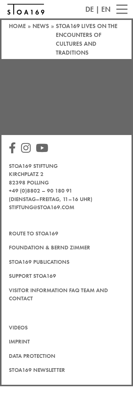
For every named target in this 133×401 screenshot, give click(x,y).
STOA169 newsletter (37, 370)
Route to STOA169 (33, 233)
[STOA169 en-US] (26, 9)
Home (17, 26)
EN (106, 9)
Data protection (32, 356)
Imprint (19, 341)
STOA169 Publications (39, 262)
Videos (18, 327)
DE (89, 9)
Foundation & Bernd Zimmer (49, 247)
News (41, 26)
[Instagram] (27, 148)
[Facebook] (14, 148)
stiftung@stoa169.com (41, 207)
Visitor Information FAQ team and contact (58, 295)
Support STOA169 (32, 276)
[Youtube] (44, 148)
